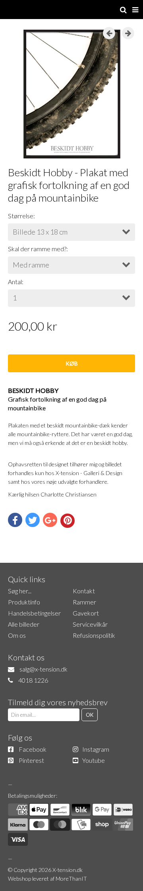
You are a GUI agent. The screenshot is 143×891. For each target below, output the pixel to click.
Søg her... (19, 591)
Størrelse (20, 215)
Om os (17, 635)
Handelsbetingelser (34, 613)
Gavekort (86, 613)
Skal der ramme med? (37, 248)
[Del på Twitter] (32, 520)
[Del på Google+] (50, 520)
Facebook (32, 749)
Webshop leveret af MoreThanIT (47, 878)
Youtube (93, 760)
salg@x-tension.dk (43, 669)
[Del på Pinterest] (67, 521)
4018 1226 (33, 680)
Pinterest (31, 760)
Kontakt (84, 591)
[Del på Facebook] (15, 520)
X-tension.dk (67, 869)
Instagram (95, 749)
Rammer (84, 602)
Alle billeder (23, 624)
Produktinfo (24, 602)
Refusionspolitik (94, 635)
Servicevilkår (90, 624)
